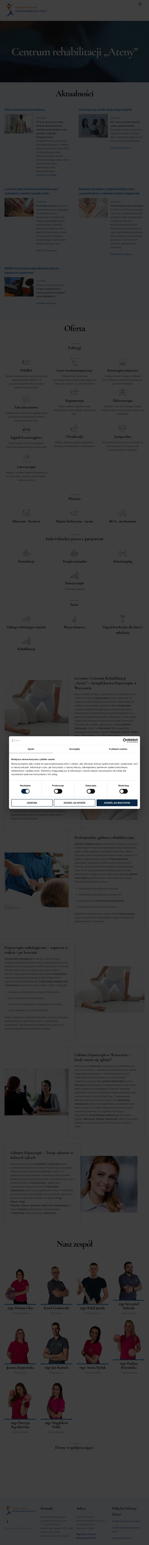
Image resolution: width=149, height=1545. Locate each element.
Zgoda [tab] (31, 749)
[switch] (58, 791)
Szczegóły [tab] (74, 749)
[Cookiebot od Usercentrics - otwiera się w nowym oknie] (125, 740)
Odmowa (32, 803)
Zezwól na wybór (74, 803)
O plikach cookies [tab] (118, 749)
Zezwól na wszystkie (117, 803)
